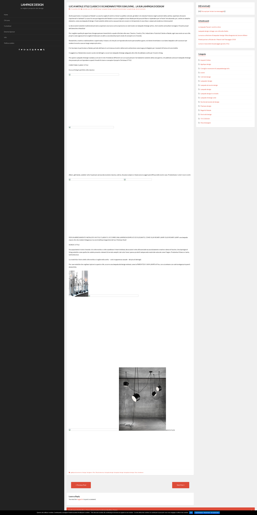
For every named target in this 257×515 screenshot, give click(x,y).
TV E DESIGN (205, 119)
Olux (136, 472)
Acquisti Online (205, 60)
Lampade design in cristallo (209, 93)
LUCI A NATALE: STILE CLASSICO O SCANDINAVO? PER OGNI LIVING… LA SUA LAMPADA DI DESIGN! (116, 6)
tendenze (140, 472)
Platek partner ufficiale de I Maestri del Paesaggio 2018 (217, 39)
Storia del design (206, 114)
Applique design (205, 64)
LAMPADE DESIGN (32, 4)
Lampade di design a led (208, 98)
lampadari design (118, 472)
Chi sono (7, 20)
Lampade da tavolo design (119, 9)
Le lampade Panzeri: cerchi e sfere (209, 27)
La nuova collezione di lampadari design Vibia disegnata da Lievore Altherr (223, 35)
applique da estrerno (76, 472)
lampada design (109, 472)
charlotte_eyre (86, 9)
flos (94, 472)
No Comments (142, 9)
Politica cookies (9, 43)
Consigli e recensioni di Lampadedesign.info (214, 68)
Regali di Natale (205, 110)
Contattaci (7, 26)
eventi (202, 73)
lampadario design (129, 472)
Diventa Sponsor (9, 32)
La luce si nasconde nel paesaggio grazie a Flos (213, 44)
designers (89, 472)
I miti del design (97, 9)
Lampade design (131, 9)
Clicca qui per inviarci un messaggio (212, 11)
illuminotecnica (100, 472)
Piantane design (205, 106)
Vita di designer (205, 123)
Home (6, 15)
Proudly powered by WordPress (77, 510)
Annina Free (94, 510)
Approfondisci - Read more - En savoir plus (207, 512)
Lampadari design (106, 9)
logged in (80, 499)
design (84, 472)
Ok (191, 512)
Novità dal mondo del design (209, 102)
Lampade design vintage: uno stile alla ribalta (213, 31)
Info (5, 37)
